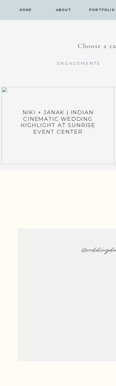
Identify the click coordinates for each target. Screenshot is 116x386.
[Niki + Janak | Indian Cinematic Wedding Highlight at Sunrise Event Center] (58, 125)
